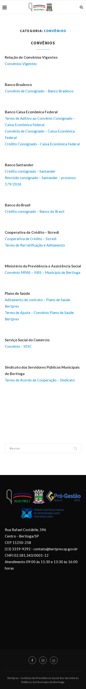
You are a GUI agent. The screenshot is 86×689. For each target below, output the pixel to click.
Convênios (43, 43)
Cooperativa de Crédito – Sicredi (30, 239)
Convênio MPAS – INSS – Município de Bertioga (42, 272)
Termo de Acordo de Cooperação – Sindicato (40, 380)
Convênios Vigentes (21, 64)
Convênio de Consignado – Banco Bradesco (39, 91)
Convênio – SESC (18, 346)
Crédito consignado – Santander (30, 171)
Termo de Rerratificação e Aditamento (35, 245)
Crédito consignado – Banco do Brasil (34, 211)
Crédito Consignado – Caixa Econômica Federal (42, 144)
